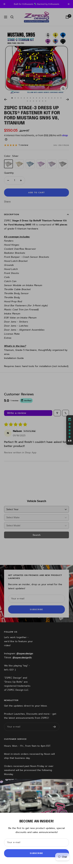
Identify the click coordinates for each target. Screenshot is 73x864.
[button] (69, 430)
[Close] (68, 784)
